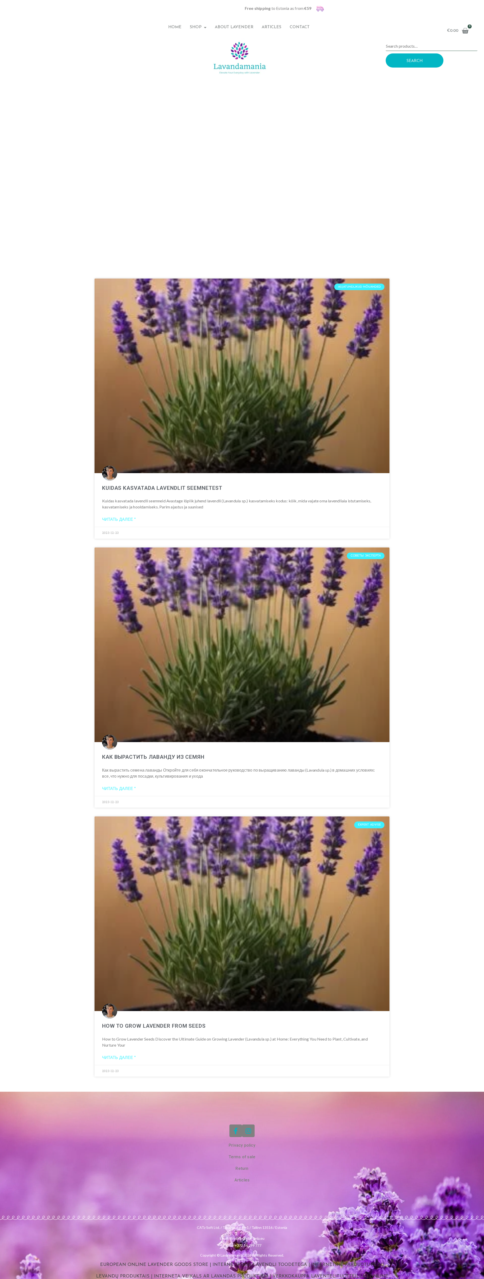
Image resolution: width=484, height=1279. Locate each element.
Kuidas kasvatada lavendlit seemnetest (162, 488)
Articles (271, 27)
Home (175, 27)
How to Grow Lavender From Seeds (154, 1026)
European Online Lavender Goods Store (154, 1265)
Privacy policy (242, 1145)
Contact (300, 27)
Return (241, 1168)
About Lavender (234, 27)
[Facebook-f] (235, 1130)
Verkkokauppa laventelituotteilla (319, 1276)
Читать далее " (119, 520)
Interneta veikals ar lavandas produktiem (211, 1276)
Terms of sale (242, 1156)
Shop (195, 27)
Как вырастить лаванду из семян (153, 757)
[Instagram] (248, 1130)
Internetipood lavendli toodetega (260, 1265)
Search (414, 61)
